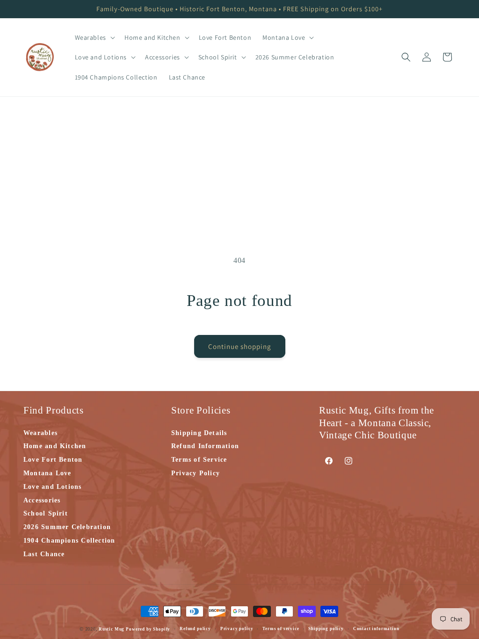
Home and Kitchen (55, 446)
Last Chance (44, 554)
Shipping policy (326, 629)
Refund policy (195, 629)
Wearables (40, 433)
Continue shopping (239, 346)
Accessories (41, 500)
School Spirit (45, 513)
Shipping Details (199, 433)
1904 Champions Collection (69, 540)
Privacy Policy (195, 473)
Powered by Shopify (148, 629)
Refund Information (205, 446)
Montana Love (47, 473)
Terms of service (280, 629)
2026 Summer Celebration (67, 526)
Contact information (376, 629)
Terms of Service (199, 459)
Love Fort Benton (53, 459)
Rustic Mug (112, 629)
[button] (94, 37)
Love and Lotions (52, 486)
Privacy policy (237, 629)
